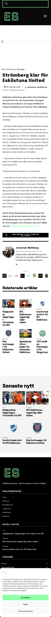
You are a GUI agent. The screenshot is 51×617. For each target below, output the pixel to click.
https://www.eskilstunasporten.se (29, 251)
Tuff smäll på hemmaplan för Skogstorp (42, 347)
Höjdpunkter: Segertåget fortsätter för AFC (12, 413)
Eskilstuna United (17, 90)
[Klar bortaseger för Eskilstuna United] (8, 333)
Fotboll (5, 90)
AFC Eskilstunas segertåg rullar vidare (25, 317)
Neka (25, 604)
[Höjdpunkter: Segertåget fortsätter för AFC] (8, 303)
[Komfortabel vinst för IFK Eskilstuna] (43, 303)
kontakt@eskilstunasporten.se (24, 226)
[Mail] (16, 264)
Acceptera (25, 597)
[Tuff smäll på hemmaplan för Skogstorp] (43, 333)
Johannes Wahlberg (37, 87)
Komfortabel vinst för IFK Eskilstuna (19, 549)
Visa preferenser (25, 611)
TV (3, 309)
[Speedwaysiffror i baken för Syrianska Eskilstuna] (25, 333)
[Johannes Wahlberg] (8, 256)
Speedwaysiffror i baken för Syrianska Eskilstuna (25, 347)
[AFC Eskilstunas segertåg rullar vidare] (25, 303)
